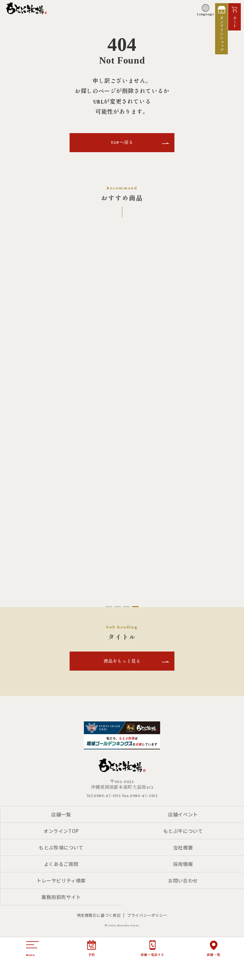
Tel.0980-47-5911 (103, 795)
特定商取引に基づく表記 (99, 915)
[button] (108, 606)
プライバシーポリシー (147, 915)
